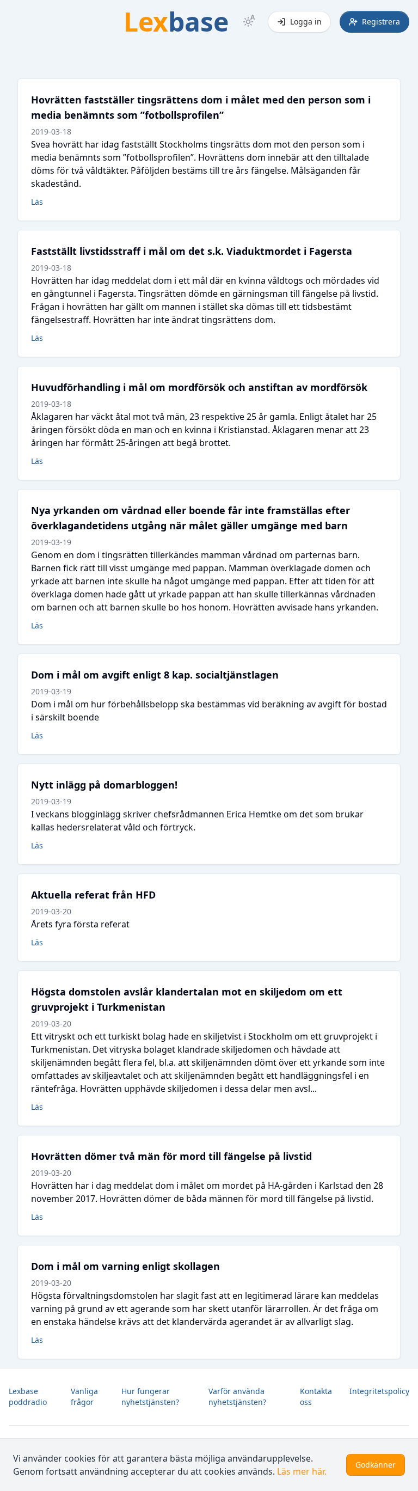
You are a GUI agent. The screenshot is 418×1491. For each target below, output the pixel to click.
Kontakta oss (316, 1396)
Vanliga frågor (84, 1396)
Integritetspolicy (379, 1391)
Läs (37, 202)
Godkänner (375, 1464)
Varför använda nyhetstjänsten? (237, 1396)
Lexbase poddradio (28, 1396)
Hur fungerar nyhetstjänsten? (150, 1396)
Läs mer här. (302, 1471)
